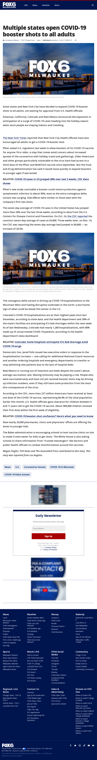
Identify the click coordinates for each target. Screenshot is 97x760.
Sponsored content (58, 704)
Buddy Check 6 (81, 663)
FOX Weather (32, 631)
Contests (30, 692)
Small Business (57, 632)
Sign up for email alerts (36, 695)
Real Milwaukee (82, 625)
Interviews (79, 631)
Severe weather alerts (35, 618)
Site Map (6, 645)
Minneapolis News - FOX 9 (10, 699)
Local (5, 618)
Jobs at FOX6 (32, 704)
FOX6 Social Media (57, 653)
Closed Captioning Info (35, 715)
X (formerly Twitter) (58, 675)
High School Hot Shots (11, 666)
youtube (89, 745)
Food (78, 634)
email (93, 745)
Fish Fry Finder (81, 661)
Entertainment (8, 628)
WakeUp (80, 614)
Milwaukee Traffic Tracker (82, 641)
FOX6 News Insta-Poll (11, 637)
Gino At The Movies (83, 637)
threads (84, 745)
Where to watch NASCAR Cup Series (83, 707)
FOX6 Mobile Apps (34, 698)
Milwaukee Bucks (9, 669)
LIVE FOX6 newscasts (35, 658)
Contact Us (33, 689)
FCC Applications (33, 712)
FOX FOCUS (55, 701)
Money (55, 614)
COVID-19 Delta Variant (17, 474)
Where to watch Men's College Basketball (84, 715)
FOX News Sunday (34, 678)
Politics (5, 634)
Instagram (55, 663)
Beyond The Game (10, 661)
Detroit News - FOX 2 (11, 703)
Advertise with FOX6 (59, 698)
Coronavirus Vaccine (35, 467)
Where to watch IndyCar (85, 711)
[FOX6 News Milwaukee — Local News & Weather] (10, 5)
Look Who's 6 (81, 623)
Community (82, 651)
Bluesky (54, 672)
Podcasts (6, 631)
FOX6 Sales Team (58, 695)
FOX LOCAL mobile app (12, 640)
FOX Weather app (34, 628)
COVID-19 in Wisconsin (62, 467)
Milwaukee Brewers (10, 655)
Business (54, 629)
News (39, 40)
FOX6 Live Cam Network (33, 624)
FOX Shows (31, 681)
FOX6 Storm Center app (36, 620)
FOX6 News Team (34, 701)
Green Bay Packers (10, 658)
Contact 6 (55, 618)
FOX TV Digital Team (28, 40)
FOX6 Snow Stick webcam (33, 641)
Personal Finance (57, 626)
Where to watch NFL (83, 695)
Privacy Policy (51, 547)
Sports (6, 651)
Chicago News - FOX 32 (12, 695)
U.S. (17, 467)
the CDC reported (77, 216)
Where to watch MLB (84, 703)
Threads (54, 669)
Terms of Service (50, 549)
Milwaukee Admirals (10, 663)
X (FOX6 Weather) (58, 683)
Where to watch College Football (85, 699)
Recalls (54, 623)
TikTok (54, 666)
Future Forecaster (34, 637)
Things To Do (81, 655)
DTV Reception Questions (33, 719)
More (57, 5)
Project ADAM (81, 666)
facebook (71, 745)
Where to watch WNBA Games (84, 727)
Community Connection (85, 669)
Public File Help (33, 709)
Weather (31, 614)
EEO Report (31, 707)
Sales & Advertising (57, 690)
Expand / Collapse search (92, 5)
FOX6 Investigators (10, 625)
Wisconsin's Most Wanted (9, 621)
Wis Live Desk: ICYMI (35, 661)
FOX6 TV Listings (33, 663)
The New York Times (15, 137)
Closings (30, 634)
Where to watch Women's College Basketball (82, 721)
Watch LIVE (33, 651)
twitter (75, 745)
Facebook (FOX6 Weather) (57, 679)
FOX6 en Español (9, 643)
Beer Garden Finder (83, 658)
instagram (80, 745)
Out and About (81, 628)
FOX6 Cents (55, 620)
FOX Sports (31, 672)
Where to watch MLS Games (84, 732)
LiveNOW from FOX (34, 666)
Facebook (55, 661)
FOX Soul (30, 675)
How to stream (33, 655)
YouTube (54, 658)
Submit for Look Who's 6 (84, 619)
